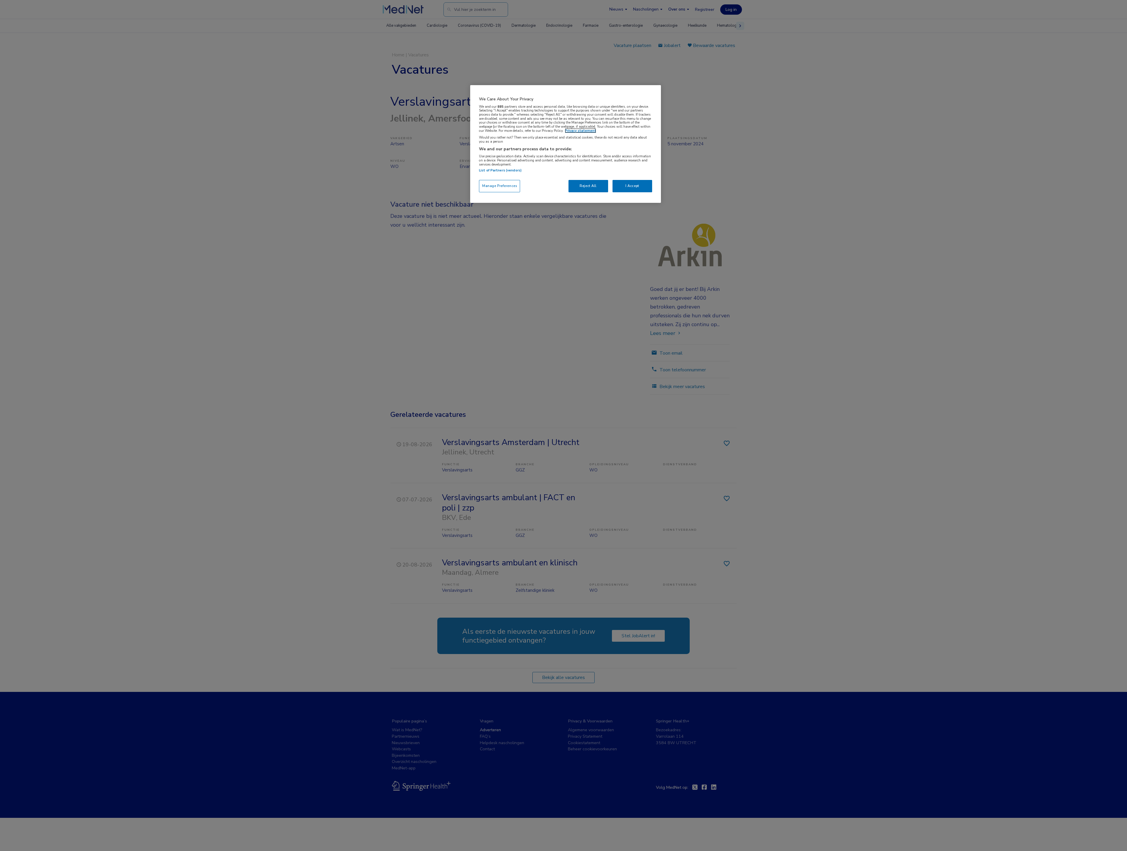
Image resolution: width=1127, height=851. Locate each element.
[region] (565, 144)
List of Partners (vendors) (500, 170)
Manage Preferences (499, 185)
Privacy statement (580, 130)
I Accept (632, 185)
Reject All (588, 185)
